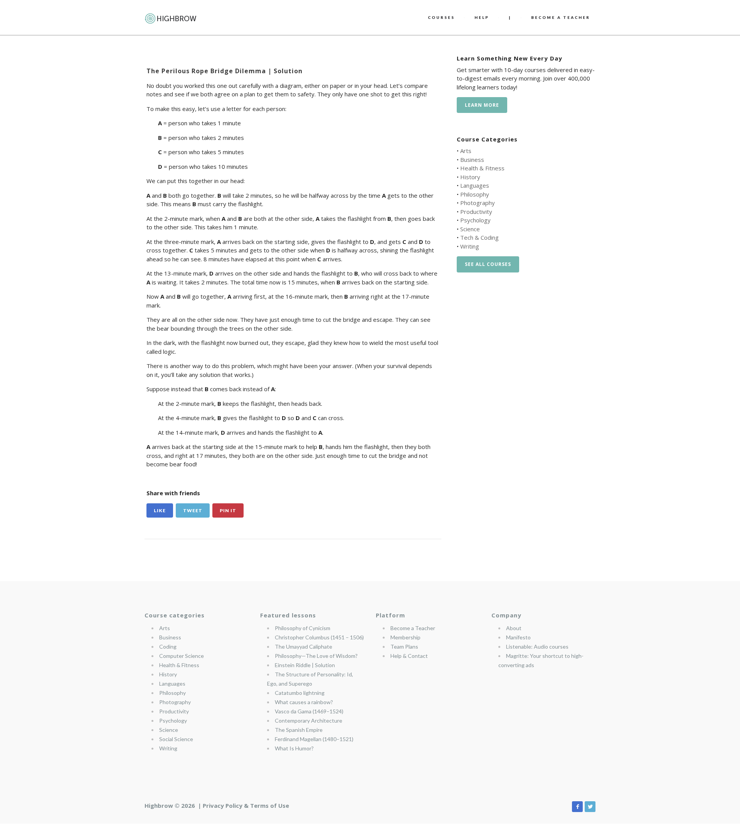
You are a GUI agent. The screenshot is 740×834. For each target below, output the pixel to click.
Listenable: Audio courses (537, 646)
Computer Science (181, 655)
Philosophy (474, 194)
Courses (441, 17)
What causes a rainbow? (304, 702)
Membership (405, 637)
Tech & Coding (479, 237)
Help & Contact (409, 655)
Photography (477, 203)
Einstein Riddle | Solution (305, 665)
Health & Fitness (482, 168)
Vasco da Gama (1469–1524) (309, 711)
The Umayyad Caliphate (303, 646)
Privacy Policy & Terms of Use (246, 805)
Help (481, 17)
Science (470, 229)
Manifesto (518, 637)
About (513, 628)
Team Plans (404, 646)
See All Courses (488, 264)
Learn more (482, 105)
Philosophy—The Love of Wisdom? (316, 655)
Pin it (228, 510)
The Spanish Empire (299, 729)
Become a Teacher (412, 628)
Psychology (475, 220)
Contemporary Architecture (308, 720)
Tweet (192, 510)
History (470, 177)
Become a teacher (560, 17)
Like (160, 510)
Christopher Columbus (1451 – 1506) (319, 637)
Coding (168, 646)
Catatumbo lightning (300, 692)
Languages (474, 185)
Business (472, 159)
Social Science (176, 739)
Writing (469, 246)
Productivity (476, 211)
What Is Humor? (294, 748)
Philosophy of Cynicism (302, 628)
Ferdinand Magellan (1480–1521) (314, 739)
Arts (465, 151)
